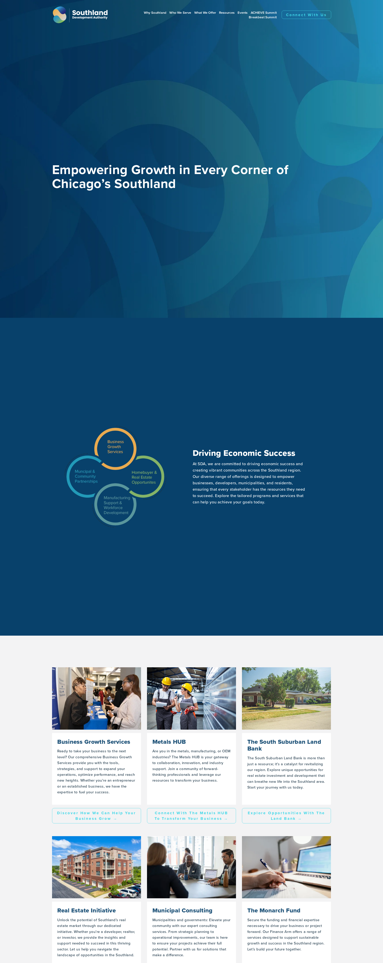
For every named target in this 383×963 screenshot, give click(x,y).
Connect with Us (306, 15)
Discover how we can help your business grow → (96, 815)
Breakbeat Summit (263, 17)
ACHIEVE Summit (264, 12)
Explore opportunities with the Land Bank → (286, 815)
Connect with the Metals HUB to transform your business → (192, 815)
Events (243, 12)
